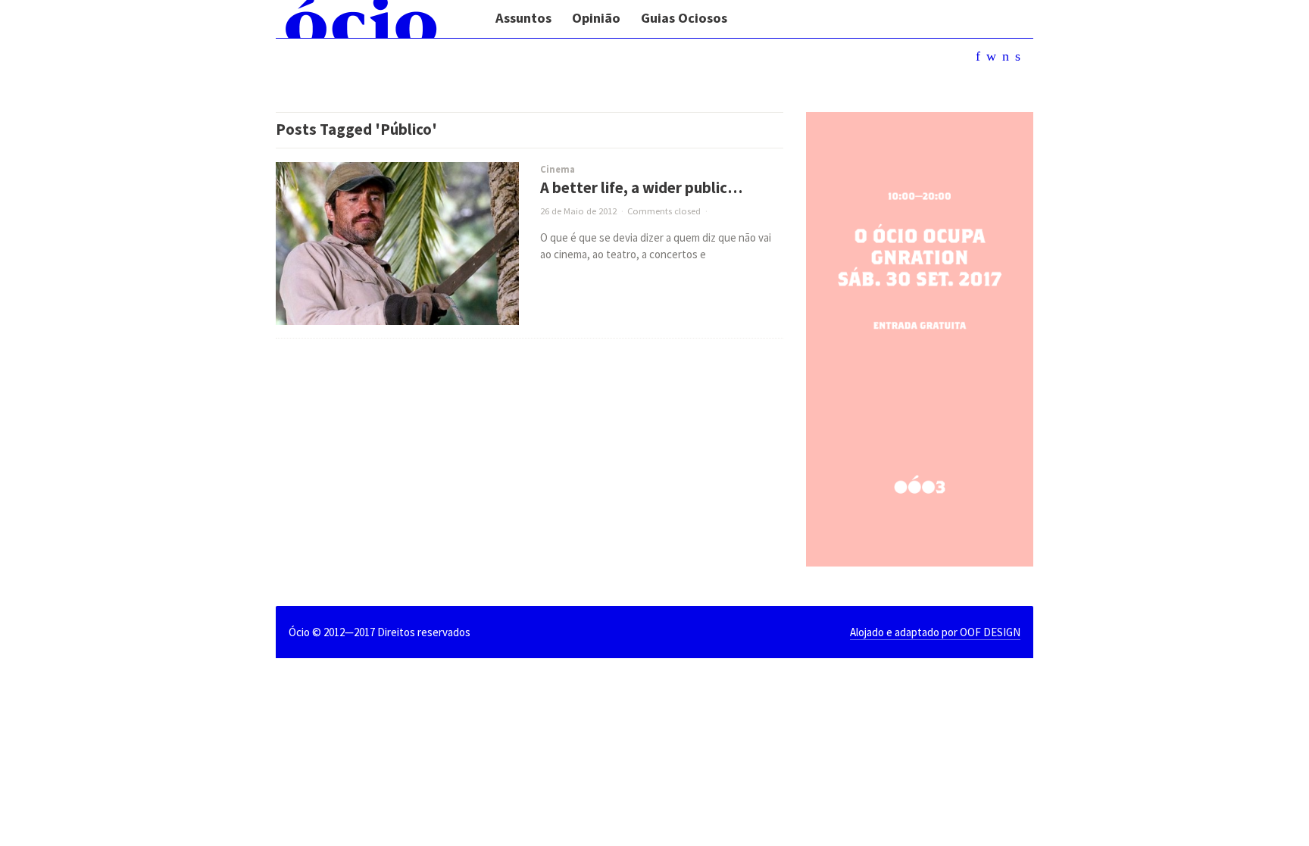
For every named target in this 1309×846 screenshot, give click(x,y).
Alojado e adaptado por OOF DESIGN (935, 632)
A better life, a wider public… (641, 188)
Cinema (557, 169)
